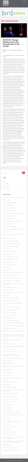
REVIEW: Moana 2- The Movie (9, 349)
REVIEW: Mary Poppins (8, 317)
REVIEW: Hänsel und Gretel (9, 401)
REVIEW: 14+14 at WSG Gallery (10, 312)
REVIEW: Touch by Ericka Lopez (10, 447)
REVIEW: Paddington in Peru (9, 218)
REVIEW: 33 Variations (8, 404)
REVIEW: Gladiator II (7, 375)
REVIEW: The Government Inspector (11, 246)
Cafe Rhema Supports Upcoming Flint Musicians (13, 229)
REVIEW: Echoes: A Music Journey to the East (13, 292)
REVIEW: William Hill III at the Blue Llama (11, 421)
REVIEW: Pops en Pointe (8, 254)
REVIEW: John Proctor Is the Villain (10, 399)
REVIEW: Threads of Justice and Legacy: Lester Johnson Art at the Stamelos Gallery (13, 442)
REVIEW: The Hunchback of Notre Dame (11, 221)
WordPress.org (6, 188)
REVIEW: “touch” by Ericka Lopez (10, 426)
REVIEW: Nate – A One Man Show (10, 351)
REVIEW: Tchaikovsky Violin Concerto (11, 309)
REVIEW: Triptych (7, 231)
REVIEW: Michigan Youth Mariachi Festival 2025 (13, 272)
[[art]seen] (6, 1)
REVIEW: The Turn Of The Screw (10, 251)
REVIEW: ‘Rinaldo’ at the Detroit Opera (11, 307)
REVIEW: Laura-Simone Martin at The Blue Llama (13, 325)
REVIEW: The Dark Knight (8, 223)
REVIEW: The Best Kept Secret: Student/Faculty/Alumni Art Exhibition (11, 355)
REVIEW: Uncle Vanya (8, 409)
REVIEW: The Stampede (8, 343)
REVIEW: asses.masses (8, 215)
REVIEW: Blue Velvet (7, 370)
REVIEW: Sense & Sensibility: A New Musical (12, 213)
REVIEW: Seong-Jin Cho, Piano (9, 264)
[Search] (23, 173)
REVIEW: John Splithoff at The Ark (10, 256)
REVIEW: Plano (6, 429)
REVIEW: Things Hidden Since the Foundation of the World (11, 43)
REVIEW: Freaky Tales (8, 262)
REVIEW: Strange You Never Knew (10, 259)
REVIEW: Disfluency (7, 372)
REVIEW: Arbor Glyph (7, 445)
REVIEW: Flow (6, 295)
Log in (4, 180)
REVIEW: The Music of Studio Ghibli (10, 297)
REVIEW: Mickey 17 (7, 267)
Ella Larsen (16, 50)
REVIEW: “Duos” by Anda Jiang (9, 434)
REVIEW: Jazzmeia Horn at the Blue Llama (12, 280)
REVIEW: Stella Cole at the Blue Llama (11, 412)
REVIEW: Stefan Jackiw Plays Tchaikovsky (12, 243)
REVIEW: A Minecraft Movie (9, 208)
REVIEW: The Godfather (8, 289)
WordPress (21, 460)
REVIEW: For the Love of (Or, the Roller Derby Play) (14, 197)
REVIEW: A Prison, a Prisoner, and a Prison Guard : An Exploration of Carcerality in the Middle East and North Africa (14, 336)
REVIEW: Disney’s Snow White (9, 202)
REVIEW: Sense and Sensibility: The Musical (12, 278)
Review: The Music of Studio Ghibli (10, 241)
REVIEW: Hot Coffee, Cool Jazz (9, 315)
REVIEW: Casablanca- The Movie (10, 287)
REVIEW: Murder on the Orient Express (11, 450)
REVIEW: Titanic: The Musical (9, 210)
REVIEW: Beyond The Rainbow (9, 238)
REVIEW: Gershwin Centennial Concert (11, 300)
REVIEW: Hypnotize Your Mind (9, 396)
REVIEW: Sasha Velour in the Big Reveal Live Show (14, 346)
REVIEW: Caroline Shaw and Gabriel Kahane (12, 358)
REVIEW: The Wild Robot (8, 205)
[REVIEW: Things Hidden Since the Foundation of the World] (14, 30)
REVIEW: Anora (6, 418)
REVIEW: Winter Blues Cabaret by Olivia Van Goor (14, 322)
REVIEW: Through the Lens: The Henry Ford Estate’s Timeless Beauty (12, 438)
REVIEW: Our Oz (6, 200)
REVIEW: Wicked (6, 384)
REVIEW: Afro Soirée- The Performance (11, 393)
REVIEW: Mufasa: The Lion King (10, 381)
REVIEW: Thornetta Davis (8, 363)
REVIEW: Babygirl (7, 360)
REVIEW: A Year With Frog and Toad (11, 275)
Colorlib (13, 460)
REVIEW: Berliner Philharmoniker (10, 387)
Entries (5, 183)
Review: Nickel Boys (7, 249)
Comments (6, 186)
